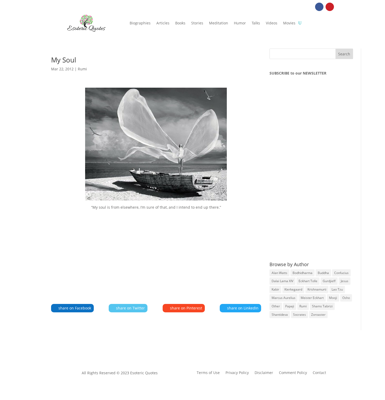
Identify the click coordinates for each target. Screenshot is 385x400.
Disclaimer (264, 373)
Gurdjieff (329, 281)
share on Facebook (74, 308)
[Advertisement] (156, 249)
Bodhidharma (302, 273)
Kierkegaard (293, 289)
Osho (346, 298)
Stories (197, 22)
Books (180, 22)
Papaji (289, 306)
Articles (162, 22)
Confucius (341, 273)
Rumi (82, 68)
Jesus (344, 281)
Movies (289, 22)
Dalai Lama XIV (282, 281)
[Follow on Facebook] (319, 7)
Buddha (323, 273)
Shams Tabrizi (322, 306)
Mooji (333, 298)
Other (276, 306)
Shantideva (280, 314)
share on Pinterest (186, 308)
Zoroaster (318, 314)
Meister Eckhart (312, 298)
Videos (271, 22)
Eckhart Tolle (308, 281)
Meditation (218, 22)
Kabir (275, 289)
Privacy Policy (237, 373)
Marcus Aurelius (283, 298)
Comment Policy (293, 373)
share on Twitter (130, 308)
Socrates (299, 314)
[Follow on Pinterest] (330, 7)
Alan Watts (279, 273)
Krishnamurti (316, 289)
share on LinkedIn (242, 308)
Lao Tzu (337, 289)
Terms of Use (208, 373)
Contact (319, 373)
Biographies (140, 22)
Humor (240, 22)
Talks (256, 22)
